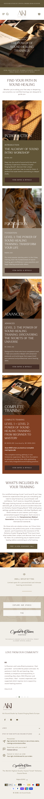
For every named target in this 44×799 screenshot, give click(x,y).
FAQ (21, 613)
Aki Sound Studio (25, 793)
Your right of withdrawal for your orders (19, 756)
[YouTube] (17, 719)
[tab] (16, 697)
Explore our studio (22, 605)
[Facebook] (5, 719)
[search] (7, 14)
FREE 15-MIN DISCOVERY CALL (22, 546)
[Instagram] (11, 719)
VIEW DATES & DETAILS (21, 180)
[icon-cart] (39, 14)
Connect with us (12, 750)
